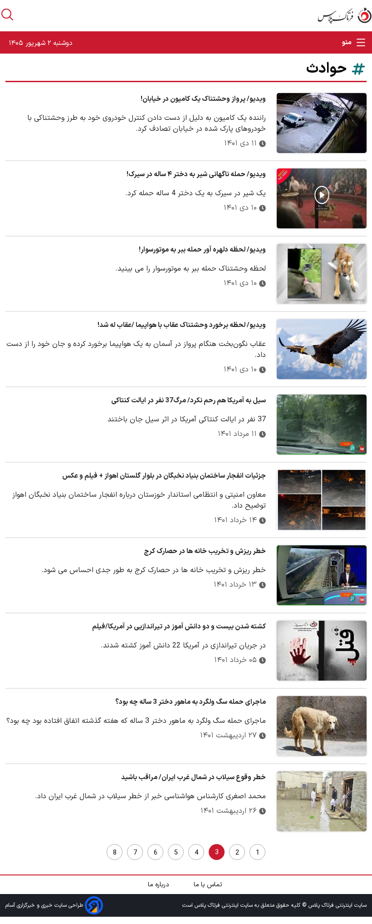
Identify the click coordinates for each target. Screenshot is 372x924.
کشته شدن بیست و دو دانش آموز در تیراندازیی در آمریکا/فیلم (179, 627)
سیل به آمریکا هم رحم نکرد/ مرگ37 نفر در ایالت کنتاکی (188, 400)
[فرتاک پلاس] (345, 15)
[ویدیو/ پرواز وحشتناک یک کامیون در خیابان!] (322, 123)
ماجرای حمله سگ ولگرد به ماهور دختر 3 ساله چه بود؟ (190, 702)
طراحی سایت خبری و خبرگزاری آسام (45, 905)
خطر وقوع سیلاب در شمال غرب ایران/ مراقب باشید (193, 777)
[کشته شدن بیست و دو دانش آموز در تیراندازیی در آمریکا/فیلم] (322, 651)
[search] (7, 14)
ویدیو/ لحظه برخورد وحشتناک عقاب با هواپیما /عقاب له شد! (182, 325)
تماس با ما (209, 884)
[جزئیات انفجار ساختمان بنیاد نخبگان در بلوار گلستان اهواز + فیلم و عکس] (322, 500)
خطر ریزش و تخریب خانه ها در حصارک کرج (205, 551)
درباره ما (159, 884)
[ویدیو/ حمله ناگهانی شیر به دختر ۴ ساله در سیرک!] (322, 198)
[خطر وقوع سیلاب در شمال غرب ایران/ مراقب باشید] (322, 801)
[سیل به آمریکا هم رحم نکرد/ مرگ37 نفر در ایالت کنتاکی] (322, 425)
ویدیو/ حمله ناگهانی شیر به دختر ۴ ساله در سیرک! (196, 174)
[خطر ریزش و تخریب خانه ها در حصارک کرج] (322, 575)
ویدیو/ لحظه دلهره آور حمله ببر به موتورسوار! (202, 250)
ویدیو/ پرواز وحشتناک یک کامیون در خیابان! (203, 99)
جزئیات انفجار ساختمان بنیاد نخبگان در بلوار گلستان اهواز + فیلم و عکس (164, 476)
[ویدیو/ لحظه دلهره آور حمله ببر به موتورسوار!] (322, 274)
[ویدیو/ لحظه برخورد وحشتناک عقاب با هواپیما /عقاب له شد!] (322, 349)
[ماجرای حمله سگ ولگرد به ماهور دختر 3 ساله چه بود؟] (322, 726)
